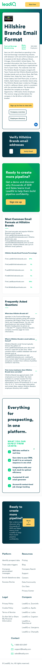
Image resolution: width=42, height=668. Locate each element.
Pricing (25, 560)
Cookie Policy (7, 608)
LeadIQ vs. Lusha (29, 612)
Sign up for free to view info (21, 105)
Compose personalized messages (7, 571)
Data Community (29, 582)
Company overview (17, 112)
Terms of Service (8, 612)
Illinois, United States (24, 47)
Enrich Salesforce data (11, 578)
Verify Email (28, 151)
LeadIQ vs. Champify (30, 632)
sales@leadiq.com (22, 654)
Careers (25, 578)
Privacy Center (28, 591)
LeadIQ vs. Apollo (29, 608)
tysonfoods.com (10, 324)
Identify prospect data (11, 560)
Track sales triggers (10, 565)
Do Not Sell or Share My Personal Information (10, 619)
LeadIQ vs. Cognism (30, 617)
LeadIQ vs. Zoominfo (30, 604)
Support (25, 573)
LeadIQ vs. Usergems (30, 627)
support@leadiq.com (23, 649)
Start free (32, 4)
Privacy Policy (7, 604)
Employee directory (17, 118)
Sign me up (16, 202)
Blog (24, 565)
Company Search (29, 569)
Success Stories (8, 582)
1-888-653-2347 (21, 645)
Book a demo (28, 522)
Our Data (25, 586)
